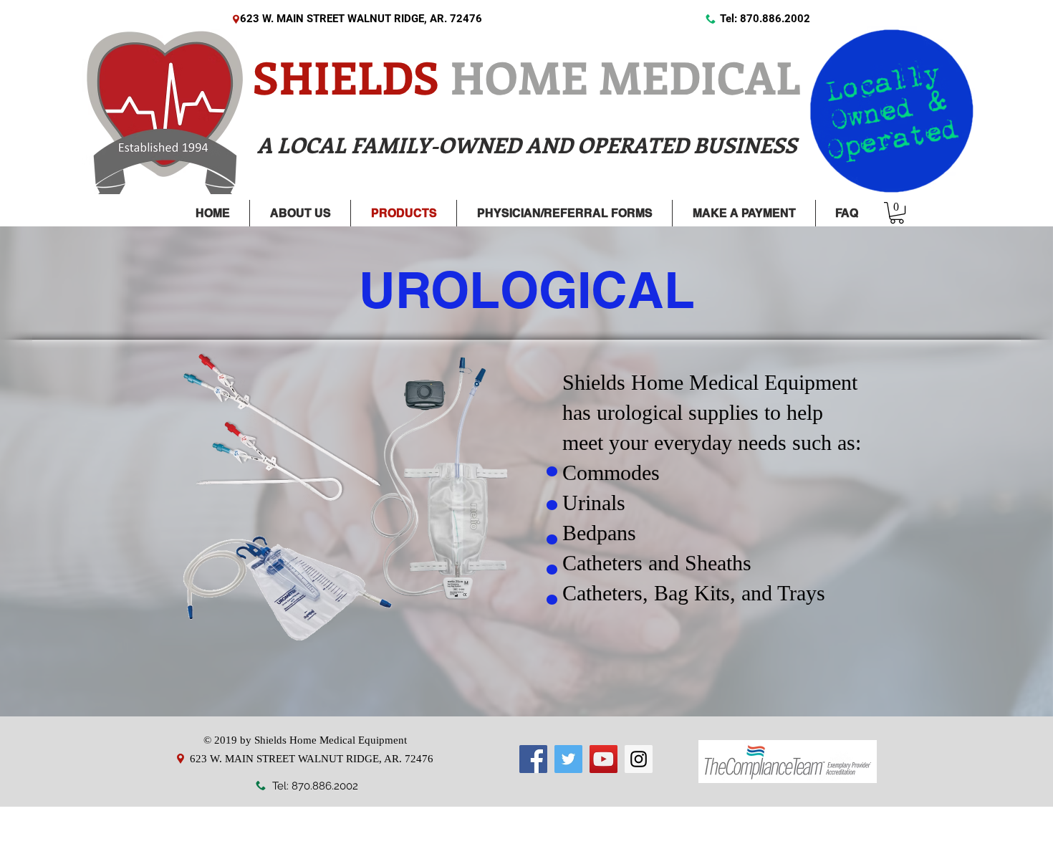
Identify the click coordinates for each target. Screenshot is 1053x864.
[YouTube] (603, 759)
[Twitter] (568, 759)
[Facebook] (533, 759)
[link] (897, 213)
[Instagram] (639, 759)
